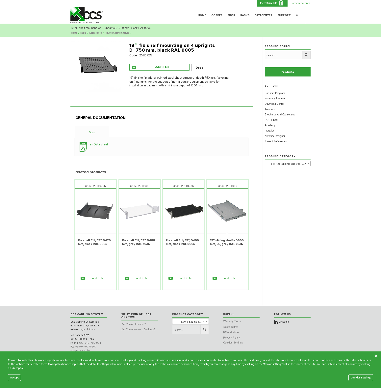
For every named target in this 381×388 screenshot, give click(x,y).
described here (189, 364)
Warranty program (275, 98)
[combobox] (288, 163)
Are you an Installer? (133, 324)
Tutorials (270, 109)
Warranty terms (232, 321)
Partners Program (275, 93)
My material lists (269, 3)
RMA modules (231, 332)
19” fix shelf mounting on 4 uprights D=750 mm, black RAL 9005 (110, 27)
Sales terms (230, 326)
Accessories (95, 33)
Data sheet (99, 144)
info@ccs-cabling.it (81, 350)
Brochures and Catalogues (280, 114)
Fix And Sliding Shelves (117, 33)
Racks (83, 33)
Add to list (162, 67)
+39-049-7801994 (90, 342)
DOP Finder (271, 119)
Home (74, 33)
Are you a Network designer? (138, 329)
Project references (276, 141)
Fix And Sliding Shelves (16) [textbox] (287, 163)
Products (287, 72)
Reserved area (301, 3)
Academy (270, 125)
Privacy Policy (231, 337)
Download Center (274, 103)
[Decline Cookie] (376, 356)
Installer (269, 130)
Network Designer (275, 135)
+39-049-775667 (85, 346)
